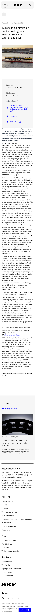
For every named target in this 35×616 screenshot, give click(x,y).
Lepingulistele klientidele (11, 569)
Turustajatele (6, 572)
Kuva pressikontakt (12, 96)
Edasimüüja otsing (8, 540)
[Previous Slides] (7, 440)
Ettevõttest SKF (7, 501)
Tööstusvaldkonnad (9, 512)
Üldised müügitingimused (9, 608)
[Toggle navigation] (4, 5)
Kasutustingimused (18, 603)
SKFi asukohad (7, 547)
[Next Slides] (28, 440)
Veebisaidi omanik (22, 606)
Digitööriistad (6, 544)
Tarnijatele (5, 565)
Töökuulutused (7, 576)
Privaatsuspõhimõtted (8, 606)
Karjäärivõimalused (8, 526)
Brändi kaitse (6, 561)
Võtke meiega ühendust (10, 551)
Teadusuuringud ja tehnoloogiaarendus (16, 519)
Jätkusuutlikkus (7, 516)
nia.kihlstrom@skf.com (12, 335)
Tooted (4, 505)
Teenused (5, 508)
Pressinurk (5, 530)
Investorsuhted (7, 523)
